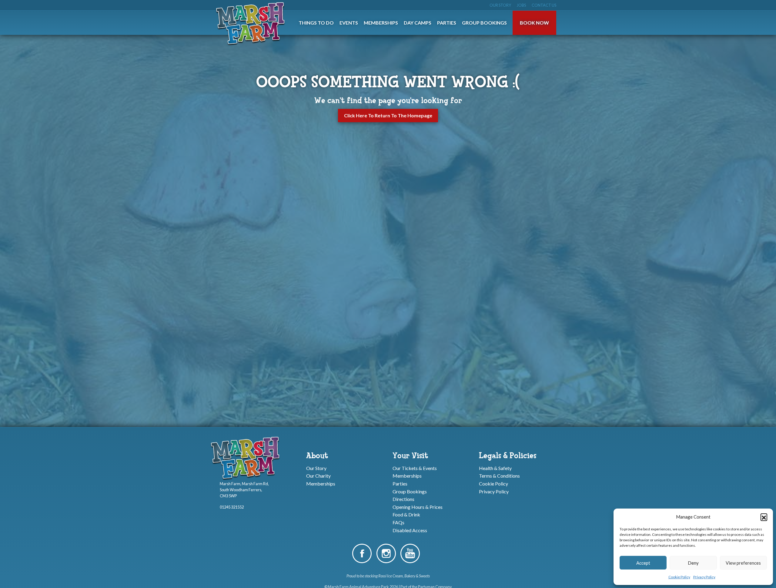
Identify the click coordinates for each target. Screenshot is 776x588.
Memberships (320, 483)
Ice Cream (395, 575)
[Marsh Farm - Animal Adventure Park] (251, 23)
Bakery (409, 575)
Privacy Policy (704, 577)
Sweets (424, 575)
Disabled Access (410, 530)
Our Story (500, 5)
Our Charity (318, 476)
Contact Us (544, 5)
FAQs (398, 522)
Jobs (521, 5)
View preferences (743, 563)
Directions (403, 499)
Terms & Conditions (499, 476)
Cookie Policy (679, 577)
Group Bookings (410, 491)
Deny (693, 563)
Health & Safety (495, 468)
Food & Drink (406, 514)
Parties (400, 483)
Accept (643, 563)
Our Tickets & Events (415, 468)
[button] (764, 517)
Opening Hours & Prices (418, 506)
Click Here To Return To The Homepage (388, 115)
